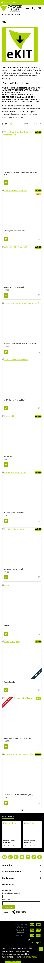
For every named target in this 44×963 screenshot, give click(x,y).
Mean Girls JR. (9, 840)
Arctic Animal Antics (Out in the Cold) (20, 344)
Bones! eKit (8, 456)
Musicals (10, 14)
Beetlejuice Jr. (29, 840)
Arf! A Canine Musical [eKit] (15, 400)
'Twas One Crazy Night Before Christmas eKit (21, 173)
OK (41, 949)
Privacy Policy (30, 957)
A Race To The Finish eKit (14, 287)
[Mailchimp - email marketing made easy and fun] (15, 911)
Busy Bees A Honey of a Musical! (17, 738)
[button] (21, 849)
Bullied (6, 626)
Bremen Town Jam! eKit (14, 513)
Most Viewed (8, 816)
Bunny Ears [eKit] (11, 682)
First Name (6, 900)
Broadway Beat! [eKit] (13, 569)
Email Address (11, 893)
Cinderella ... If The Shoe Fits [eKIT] (18, 795)
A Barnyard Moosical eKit (14, 231)
